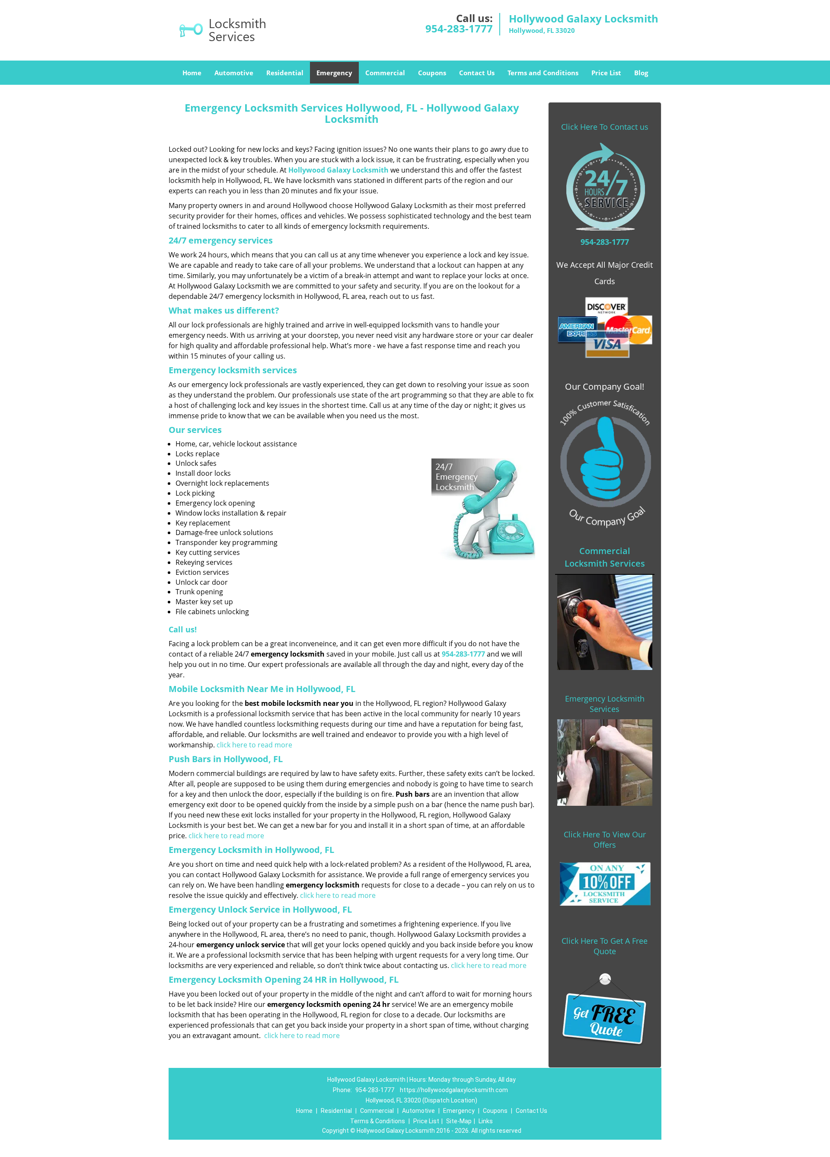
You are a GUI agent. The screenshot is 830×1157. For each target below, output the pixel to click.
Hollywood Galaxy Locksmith (338, 170)
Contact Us (477, 72)
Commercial (385, 72)
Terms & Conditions (377, 1121)
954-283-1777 (459, 28)
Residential (284, 72)
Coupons (432, 72)
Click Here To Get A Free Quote (605, 946)
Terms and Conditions (543, 72)
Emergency (334, 72)
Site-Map (459, 1121)
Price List (606, 72)
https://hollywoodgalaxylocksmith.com (454, 1089)
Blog (641, 72)
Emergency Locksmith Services (605, 703)
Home (191, 72)
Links (486, 1121)
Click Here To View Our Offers (605, 839)
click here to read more (254, 745)
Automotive (233, 72)
